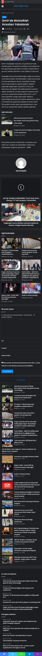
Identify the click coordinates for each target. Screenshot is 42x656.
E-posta (4, 348)
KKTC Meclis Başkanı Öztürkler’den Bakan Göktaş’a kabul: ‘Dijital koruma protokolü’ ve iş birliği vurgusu (26, 531)
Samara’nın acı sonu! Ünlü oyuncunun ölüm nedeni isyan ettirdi (24, 512)
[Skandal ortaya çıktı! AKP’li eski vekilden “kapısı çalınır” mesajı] (7, 560)
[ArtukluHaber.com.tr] (21, 6)
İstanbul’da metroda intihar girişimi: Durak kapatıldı (29, 252)
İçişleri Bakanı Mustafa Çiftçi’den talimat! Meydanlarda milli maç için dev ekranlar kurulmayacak (27, 485)
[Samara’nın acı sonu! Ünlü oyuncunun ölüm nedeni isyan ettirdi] (7, 513)
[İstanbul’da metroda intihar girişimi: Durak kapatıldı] (31, 243)
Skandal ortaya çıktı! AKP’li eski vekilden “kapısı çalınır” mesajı (25, 558)
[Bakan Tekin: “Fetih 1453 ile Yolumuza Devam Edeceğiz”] (11, 288)
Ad (3, 341)
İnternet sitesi (6, 355)
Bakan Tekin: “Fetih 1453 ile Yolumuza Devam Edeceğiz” (10, 297)
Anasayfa (6, 13)
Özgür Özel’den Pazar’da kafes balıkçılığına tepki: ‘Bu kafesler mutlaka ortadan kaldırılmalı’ (10, 275)
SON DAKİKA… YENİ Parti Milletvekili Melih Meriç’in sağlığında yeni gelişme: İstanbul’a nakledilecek (30, 275)
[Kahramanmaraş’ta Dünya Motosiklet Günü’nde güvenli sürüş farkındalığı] (7, 120)
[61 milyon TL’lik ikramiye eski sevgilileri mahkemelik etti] (11, 243)
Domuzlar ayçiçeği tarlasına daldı (26, 457)
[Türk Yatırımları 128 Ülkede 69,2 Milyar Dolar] (7, 443)
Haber (12, 13)
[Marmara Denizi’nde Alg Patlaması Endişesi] (7, 504)
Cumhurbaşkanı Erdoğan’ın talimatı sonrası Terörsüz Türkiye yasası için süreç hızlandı (27, 494)
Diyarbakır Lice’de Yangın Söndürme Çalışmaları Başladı (25, 550)
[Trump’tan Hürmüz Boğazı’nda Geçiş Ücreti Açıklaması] (7, 132)
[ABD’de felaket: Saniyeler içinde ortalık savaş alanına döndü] (7, 542)
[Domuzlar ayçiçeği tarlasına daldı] (7, 459)
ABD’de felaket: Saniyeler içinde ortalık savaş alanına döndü (25, 541)
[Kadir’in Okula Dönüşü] (31, 288)
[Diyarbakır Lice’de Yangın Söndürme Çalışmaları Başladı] (7, 551)
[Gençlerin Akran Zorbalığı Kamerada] (7, 522)
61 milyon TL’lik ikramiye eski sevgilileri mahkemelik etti (21, 1)
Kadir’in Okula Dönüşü (30, 295)
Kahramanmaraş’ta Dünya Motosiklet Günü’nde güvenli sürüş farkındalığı (26, 120)
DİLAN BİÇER (8, 29)
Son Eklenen (21, 380)
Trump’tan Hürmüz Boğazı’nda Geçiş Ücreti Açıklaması (25, 397)
